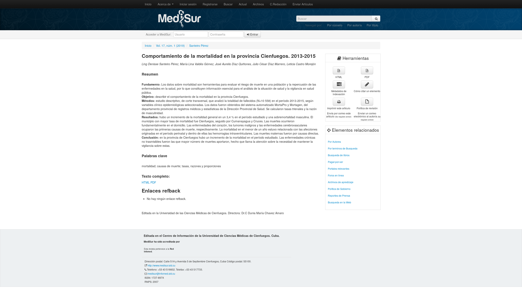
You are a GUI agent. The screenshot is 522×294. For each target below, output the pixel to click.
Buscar (228, 4)
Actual (243, 4)
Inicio (148, 4)
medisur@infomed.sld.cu (161, 273)
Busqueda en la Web (339, 202)
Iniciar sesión (188, 4)
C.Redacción (278, 4)
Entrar (253, 34)
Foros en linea (336, 175)
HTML (146, 182)
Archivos (258, 4)
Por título (372, 25)
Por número (334, 25)
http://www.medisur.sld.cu (161, 265)
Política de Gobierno (339, 188)
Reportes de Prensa (339, 195)
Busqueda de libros (338, 155)
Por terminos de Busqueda (342, 148)
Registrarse (210, 4)
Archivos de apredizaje (340, 182)
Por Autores (334, 141)
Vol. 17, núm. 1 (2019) (170, 45)
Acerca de (164, 4)
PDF (153, 182)
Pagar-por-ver (335, 162)
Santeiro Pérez (198, 45)
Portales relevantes (338, 168)
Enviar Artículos (303, 4)
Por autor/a (354, 25)
